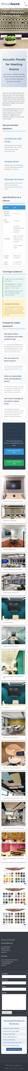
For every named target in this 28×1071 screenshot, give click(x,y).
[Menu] (26, 5)
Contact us (3, 952)
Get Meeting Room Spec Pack (14, 451)
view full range (17, 264)
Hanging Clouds (11, 162)
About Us (15, 1068)
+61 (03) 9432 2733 (6, 950)
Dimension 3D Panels (14, 179)
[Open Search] (24, 3)
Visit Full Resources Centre (14, 1049)
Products (7, 1068)
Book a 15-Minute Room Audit (14, 462)
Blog (11, 1068)
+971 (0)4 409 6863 (6, 963)
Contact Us (7, 1012)
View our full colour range (15, 369)
